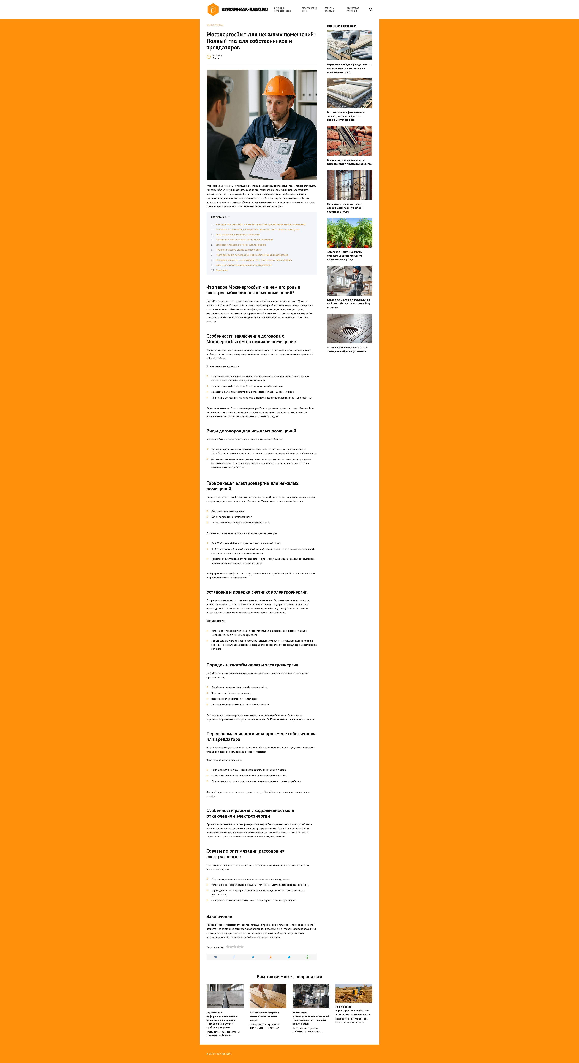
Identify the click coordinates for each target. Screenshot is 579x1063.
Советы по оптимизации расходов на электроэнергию (244, 264)
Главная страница (215, 25)
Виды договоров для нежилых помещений (238, 234)
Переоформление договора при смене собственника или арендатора (252, 254)
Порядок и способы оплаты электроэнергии (239, 249)
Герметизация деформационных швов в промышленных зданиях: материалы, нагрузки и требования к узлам (222, 1020)
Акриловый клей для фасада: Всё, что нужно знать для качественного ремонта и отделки (349, 68)
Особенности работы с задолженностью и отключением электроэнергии (254, 259)
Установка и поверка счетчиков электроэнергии (241, 244)
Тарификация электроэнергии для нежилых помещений (244, 239)
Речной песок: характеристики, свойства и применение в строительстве (353, 1010)
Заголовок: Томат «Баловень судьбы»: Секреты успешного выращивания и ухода (344, 255)
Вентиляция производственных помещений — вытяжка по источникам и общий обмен (311, 1018)
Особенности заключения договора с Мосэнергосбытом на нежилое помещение (258, 229)
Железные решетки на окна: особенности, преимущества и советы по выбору (345, 207)
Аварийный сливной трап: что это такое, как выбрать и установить (347, 349)
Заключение (222, 270)
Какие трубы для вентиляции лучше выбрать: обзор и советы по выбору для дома (348, 303)
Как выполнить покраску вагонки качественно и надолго (264, 1016)
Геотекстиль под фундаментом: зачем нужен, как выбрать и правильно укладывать (346, 115)
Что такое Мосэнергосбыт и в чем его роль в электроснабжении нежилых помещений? (261, 224)
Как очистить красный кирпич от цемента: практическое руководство (349, 161)
